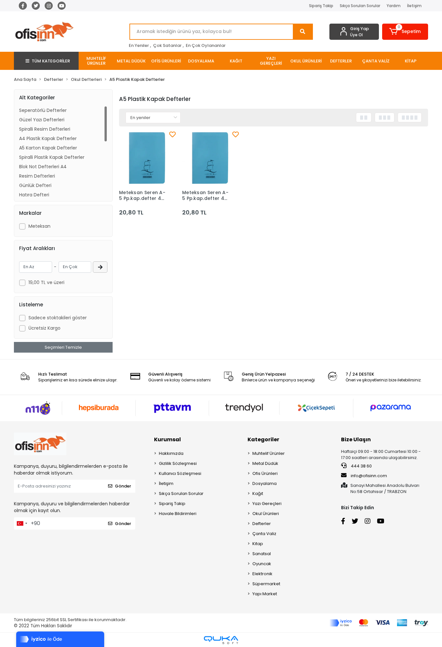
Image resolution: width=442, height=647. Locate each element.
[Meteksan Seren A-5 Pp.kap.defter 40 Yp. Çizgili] (210, 158)
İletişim (414, 5)
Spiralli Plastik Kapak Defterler (51, 157)
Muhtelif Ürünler (268, 453)
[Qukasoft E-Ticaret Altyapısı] (221, 640)
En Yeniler (139, 45)
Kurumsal (167, 439)
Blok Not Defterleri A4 (43, 166)
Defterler (261, 524)
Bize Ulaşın (356, 439)
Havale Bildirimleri (177, 513)
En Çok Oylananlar (206, 45)
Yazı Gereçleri (267, 503)
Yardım (394, 5)
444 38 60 (361, 466)
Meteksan (39, 226)
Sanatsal (261, 554)
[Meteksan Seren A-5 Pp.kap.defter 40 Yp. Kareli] (147, 158)
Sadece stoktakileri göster (57, 317)
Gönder (123, 486)
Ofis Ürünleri (265, 473)
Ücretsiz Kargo (44, 328)
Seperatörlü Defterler (43, 110)
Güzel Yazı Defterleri (41, 119)
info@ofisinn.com (369, 476)
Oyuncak (261, 564)
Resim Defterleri (37, 176)
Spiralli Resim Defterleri (44, 129)
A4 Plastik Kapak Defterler (48, 138)
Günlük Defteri (35, 185)
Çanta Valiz (264, 534)
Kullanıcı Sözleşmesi (180, 473)
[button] (405, 32)
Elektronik (262, 574)
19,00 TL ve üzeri (46, 282)
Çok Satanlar (167, 45)
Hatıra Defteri (34, 195)
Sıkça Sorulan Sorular (360, 5)
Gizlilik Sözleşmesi (178, 463)
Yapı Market (264, 594)
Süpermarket (266, 584)
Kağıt (257, 493)
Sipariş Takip (321, 5)
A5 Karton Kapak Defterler (48, 148)
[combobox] (21, 523)
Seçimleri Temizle (63, 347)
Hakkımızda (171, 453)
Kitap (257, 544)
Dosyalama (264, 483)
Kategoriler (263, 439)
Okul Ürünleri (265, 513)
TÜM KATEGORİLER (51, 61)
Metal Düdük (265, 463)
